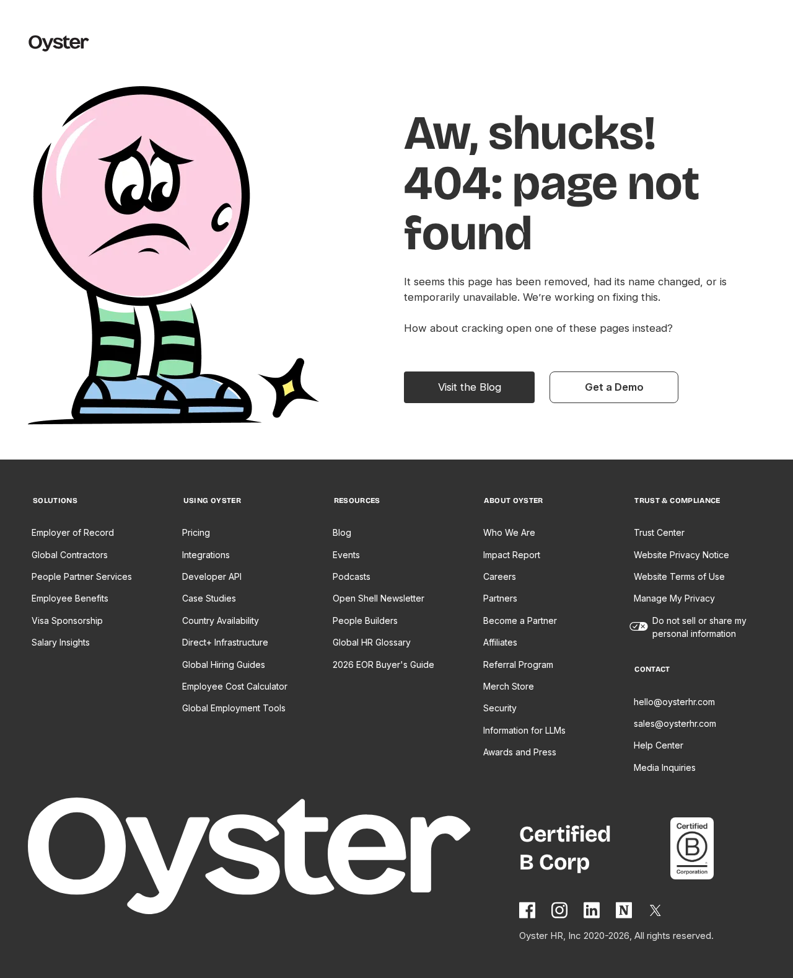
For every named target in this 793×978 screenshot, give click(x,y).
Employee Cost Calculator (234, 686)
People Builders (365, 620)
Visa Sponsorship (67, 620)
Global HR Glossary (372, 642)
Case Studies (209, 598)
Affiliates (500, 642)
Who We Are (509, 532)
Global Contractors (70, 554)
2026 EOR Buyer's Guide (383, 664)
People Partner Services (82, 576)
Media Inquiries (665, 767)
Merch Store (508, 686)
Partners (500, 598)
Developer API (212, 576)
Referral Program (518, 664)
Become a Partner (520, 620)
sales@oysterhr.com (675, 723)
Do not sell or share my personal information (699, 627)
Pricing (196, 532)
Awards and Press (519, 752)
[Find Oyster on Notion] (624, 910)
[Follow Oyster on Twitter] (656, 910)
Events (346, 554)
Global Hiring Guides (223, 664)
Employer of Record (73, 532)
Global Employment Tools (234, 708)
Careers (499, 576)
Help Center (658, 745)
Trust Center (659, 532)
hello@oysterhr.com (674, 701)
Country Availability (220, 620)
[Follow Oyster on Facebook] (528, 910)
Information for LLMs (524, 730)
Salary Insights (61, 642)
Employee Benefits (70, 598)
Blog (342, 532)
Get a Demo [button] (614, 387)
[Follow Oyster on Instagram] (560, 910)
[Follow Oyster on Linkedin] (592, 910)
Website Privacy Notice (681, 554)
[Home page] (274, 858)
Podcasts (351, 576)
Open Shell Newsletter (378, 598)
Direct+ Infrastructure (225, 642)
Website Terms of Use (679, 576)
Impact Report (511, 554)
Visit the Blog (469, 387)
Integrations (206, 554)
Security (500, 708)
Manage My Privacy (674, 598)
